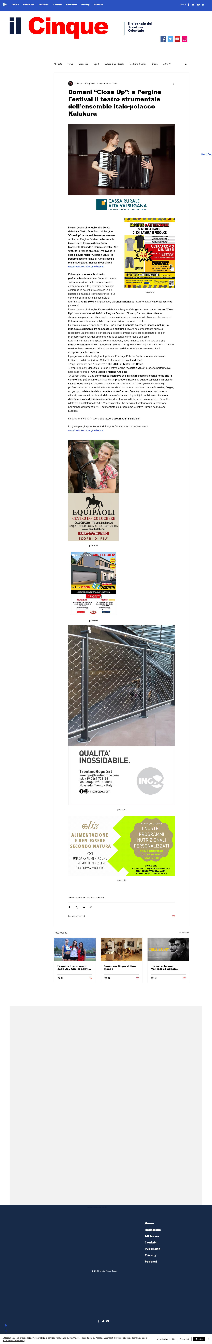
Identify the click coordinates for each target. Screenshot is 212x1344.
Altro (165, 64)
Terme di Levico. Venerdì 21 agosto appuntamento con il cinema (165, 967)
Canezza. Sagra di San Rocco (120, 967)
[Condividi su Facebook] (69, 907)
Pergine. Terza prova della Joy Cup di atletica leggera (74, 967)
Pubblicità (152, 1248)
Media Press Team (108, 1271)
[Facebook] (163, 39)
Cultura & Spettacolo (114, 64)
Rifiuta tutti (184, 1339)
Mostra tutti (184, 932)
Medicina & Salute (138, 64)
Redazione (153, 1229)
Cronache (83, 64)
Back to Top (5, 1332)
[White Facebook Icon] (98, 1321)
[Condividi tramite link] (90, 907)
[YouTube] (177, 39)
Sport (96, 64)
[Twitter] (170, 39)
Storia (155, 64)
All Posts (58, 64)
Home (149, 1223)
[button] (185, 64)
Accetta (199, 1339)
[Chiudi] (208, 1339)
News (70, 64)
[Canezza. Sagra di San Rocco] (121, 949)
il (58, 26)
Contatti (151, 1242)
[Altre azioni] (173, 83)
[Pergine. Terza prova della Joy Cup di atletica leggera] (75, 949)
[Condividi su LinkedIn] (83, 907)
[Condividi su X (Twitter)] (76, 907)
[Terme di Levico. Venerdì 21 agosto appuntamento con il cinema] (168, 949)
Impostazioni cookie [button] (166, 1339)
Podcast (151, 1261)
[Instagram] (184, 39)
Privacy (150, 1255)
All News (152, 1236)
